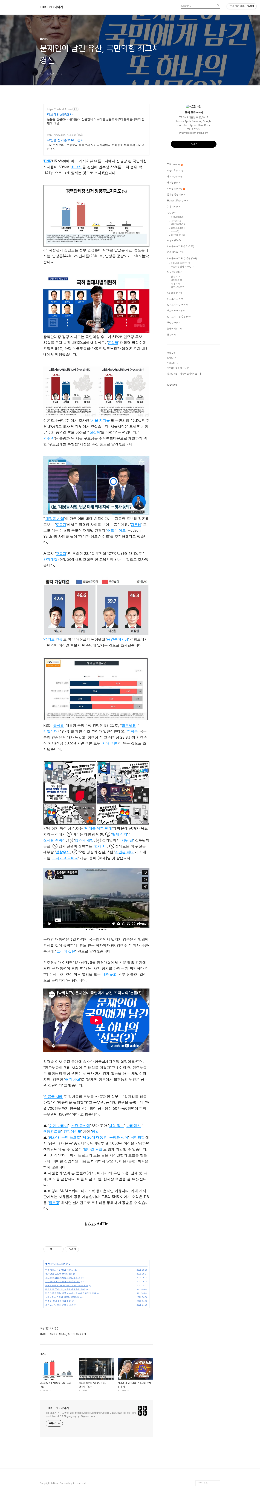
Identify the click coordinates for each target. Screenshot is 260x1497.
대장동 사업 (54, 518)
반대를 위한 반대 (98, 828)
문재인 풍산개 (176, 194)
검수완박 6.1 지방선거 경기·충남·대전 (62, 1281)
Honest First (178, 200)
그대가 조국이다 (65, 858)
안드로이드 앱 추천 (179, 316)
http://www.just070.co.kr (61, 134)
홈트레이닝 (178, 228)
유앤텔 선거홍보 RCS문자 (65, 140)
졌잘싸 (94, 432)
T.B (173, 164)
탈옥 (176, 276)
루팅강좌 (173, 322)
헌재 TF (100, 846)
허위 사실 (72, 1079)
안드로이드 (175, 298)
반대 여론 (109, 743)
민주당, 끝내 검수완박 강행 (58, 1301)
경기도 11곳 (53, 639)
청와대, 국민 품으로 (64, 1137)
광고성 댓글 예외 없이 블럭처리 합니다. (184, 373)
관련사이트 (202, 1483)
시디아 (177, 280)
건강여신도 (72, 1131)
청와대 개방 (84, 840)
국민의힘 (138, 1137)
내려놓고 (109, 974)
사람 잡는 (116, 1125)
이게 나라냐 (58, 1125)
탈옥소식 (177, 287)
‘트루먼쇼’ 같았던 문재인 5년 (58, 1273)
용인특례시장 (117, 639)
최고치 (76, 167)
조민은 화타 (124, 852)
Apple (174, 240)
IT (171, 334)
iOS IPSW (175, 252)
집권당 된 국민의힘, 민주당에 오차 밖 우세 (65, 1289)
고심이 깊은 (65, 951)
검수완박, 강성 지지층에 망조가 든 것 (62, 1277)
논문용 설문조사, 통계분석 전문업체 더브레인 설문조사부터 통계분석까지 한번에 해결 (96, 121)
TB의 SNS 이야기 (51, 7)
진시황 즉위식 (54, 840)
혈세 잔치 (119, 834)
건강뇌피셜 (177, 217)
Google (174, 292)
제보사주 (174, 176)
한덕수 (132, 731)
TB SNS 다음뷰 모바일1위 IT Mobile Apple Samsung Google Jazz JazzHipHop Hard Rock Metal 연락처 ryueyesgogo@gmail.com (91, 1414)
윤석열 (113, 342)
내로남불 (174, 182)
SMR (175, 231)
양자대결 (50, 559)
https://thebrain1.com (59, 109)
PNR (47, 161)
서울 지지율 (100, 420)
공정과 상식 (118, 1137)
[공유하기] (55, 1249)
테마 (175, 283)
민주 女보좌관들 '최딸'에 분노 (59, 1269)
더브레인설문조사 (60, 114)
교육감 (61, 553)
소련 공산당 (80, 1125)
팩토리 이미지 (176, 310)
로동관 (61, 524)
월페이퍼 (174, 328)
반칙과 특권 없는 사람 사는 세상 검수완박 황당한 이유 (70, 1293)
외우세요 (129, 725)
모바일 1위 (172, 357)
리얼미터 (50, 731)
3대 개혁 (174, 206)
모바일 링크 (93, 1149)
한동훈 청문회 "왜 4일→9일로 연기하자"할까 (66, 1285)
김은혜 (136, 524)
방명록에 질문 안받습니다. (178, 368)
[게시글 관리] (59, 1249)
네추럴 (176, 220)
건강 (172, 212)
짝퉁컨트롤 (52, 1131)
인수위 (48, 438)
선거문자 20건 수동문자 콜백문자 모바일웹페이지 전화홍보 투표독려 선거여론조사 (96, 147)
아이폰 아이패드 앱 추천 (182, 258)
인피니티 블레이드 (181, 263)
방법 (95, 1131)
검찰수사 (63, 852)
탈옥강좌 (174, 272)
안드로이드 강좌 (177, 304)
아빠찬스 (174, 188)
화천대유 (49, 1263)
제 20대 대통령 (95, 1137)
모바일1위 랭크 (173, 363)
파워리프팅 (178, 224)
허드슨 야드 (116, 530)
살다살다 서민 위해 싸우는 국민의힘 (62, 1297)
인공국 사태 (53, 1096)
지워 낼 (127, 840)
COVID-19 (178, 235)
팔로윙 (54, 1203)
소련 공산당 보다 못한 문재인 (59, 1305)
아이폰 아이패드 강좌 (180, 246)
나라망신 (133, 1125)
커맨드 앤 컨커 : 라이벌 (183, 266)
